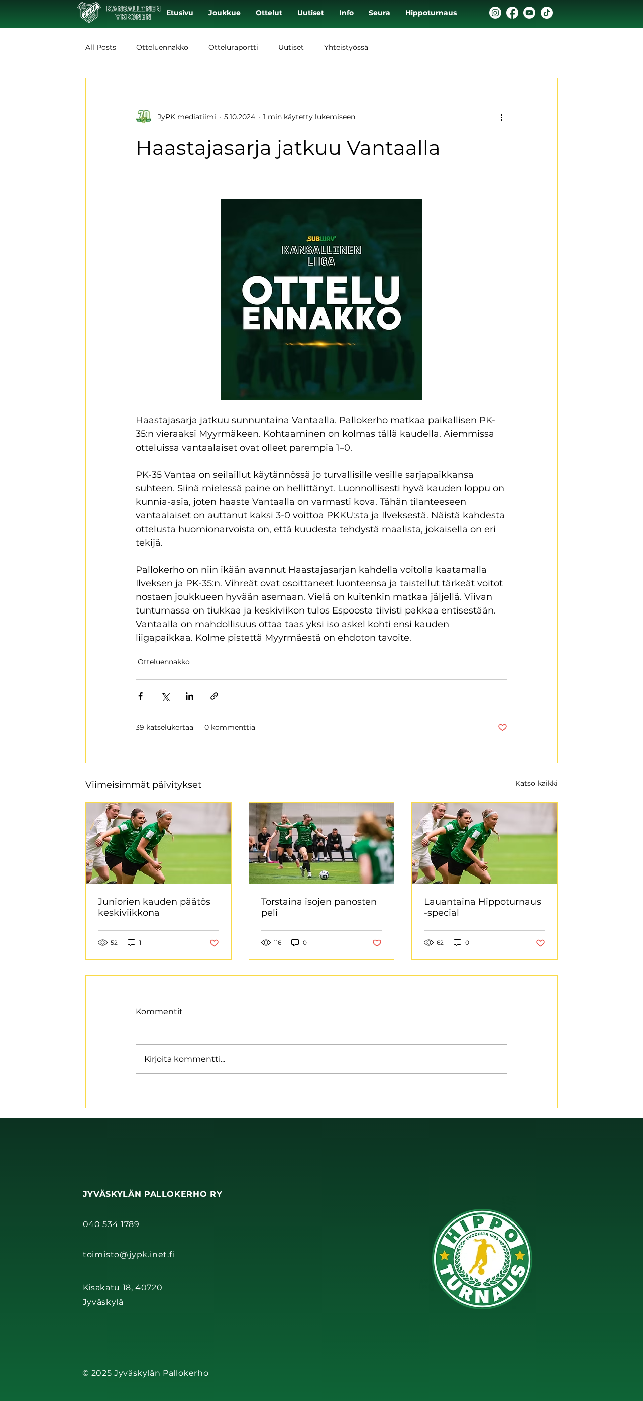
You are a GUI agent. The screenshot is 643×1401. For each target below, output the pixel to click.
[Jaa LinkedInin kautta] (189, 696)
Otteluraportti (233, 47)
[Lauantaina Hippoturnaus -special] (484, 843)
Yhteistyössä (346, 47)
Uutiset (291, 47)
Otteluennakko (162, 47)
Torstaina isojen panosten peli (319, 907)
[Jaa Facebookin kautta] (140, 696)
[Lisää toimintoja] (501, 117)
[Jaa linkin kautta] (214, 696)
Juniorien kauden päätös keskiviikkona (154, 907)
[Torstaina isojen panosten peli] (321, 843)
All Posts (100, 47)
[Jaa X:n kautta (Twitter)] (165, 696)
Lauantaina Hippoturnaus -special (482, 907)
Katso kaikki (536, 783)
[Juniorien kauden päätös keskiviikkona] (158, 843)
